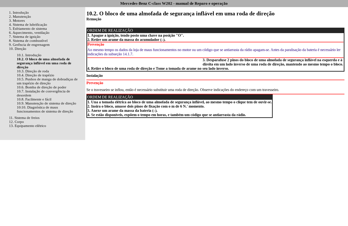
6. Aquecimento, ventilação (29, 33)
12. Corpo (16, 122)
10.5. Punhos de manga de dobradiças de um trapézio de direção (47, 81)
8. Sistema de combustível (28, 41)
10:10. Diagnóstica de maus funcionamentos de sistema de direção (45, 109)
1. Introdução (19, 12)
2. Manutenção (20, 16)
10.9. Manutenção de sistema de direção (46, 103)
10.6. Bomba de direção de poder (41, 87)
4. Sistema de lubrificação (28, 24)
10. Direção (17, 49)
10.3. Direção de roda (33, 71)
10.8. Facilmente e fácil (34, 99)
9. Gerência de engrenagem (29, 45)
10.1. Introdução (29, 55)
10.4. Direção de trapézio (35, 75)
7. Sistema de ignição (24, 37)
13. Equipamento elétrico (27, 126)
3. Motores (17, 20)
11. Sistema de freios (24, 118)
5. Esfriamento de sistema (28, 28)
